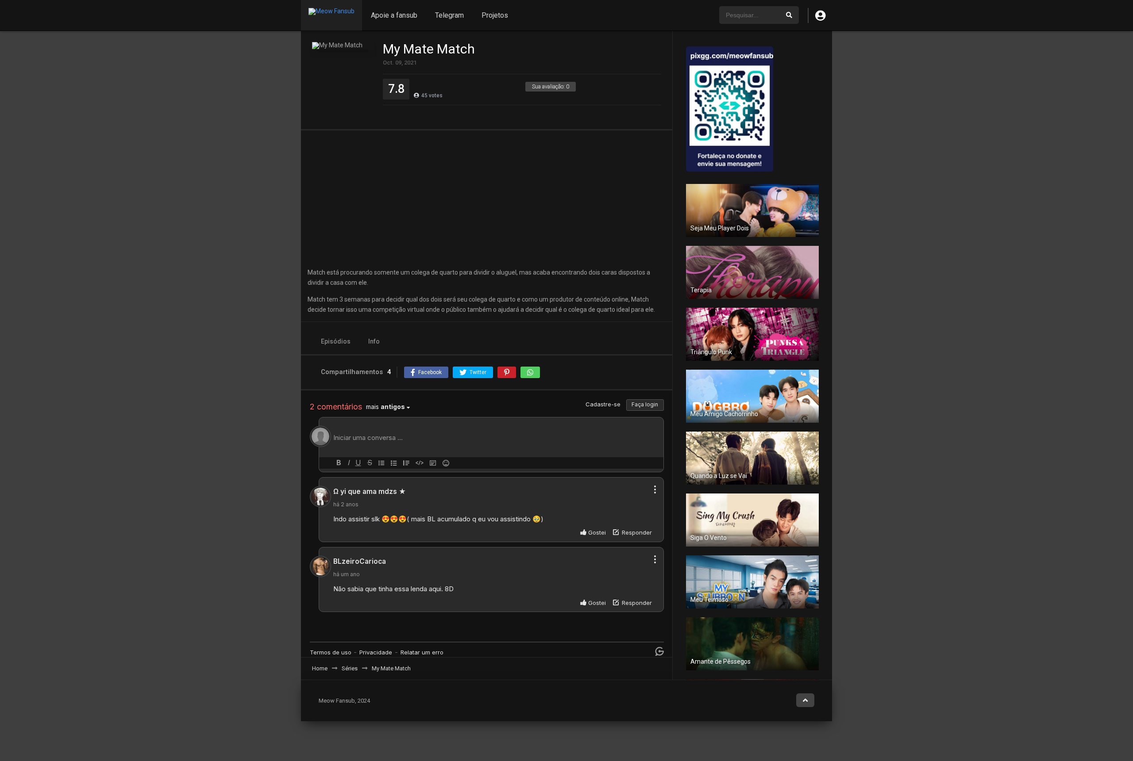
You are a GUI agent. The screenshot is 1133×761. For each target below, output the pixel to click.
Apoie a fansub (394, 15)
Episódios (336, 341)
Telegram (449, 15)
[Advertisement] (487, 199)
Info (374, 341)
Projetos (495, 15)
